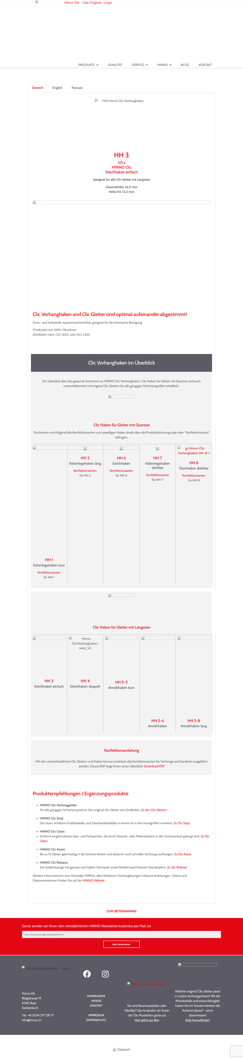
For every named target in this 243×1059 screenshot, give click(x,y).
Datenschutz (96, 1020)
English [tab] (57, 88)
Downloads (96, 996)
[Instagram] (105, 974)
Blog (185, 65)
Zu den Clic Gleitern (154, 810)
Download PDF (154, 766)
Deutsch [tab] (37, 88)
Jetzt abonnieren (121, 944)
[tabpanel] (121, 498)
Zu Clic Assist (183, 854)
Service (138, 65)
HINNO (162, 65)
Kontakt (205, 65)
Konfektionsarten (49, 572)
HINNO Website (94, 880)
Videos (96, 1001)
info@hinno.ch (31, 1020)
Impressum (96, 1015)
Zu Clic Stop (182, 823)
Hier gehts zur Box (147, 1020)
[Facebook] (87, 974)
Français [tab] (77, 88)
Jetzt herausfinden (197, 1020)
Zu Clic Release (177, 867)
